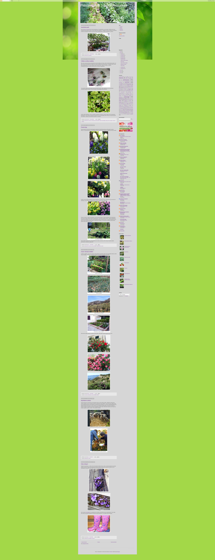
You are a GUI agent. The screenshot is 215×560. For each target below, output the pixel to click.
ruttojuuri (130, 105)
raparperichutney (126, 102)
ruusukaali (130, 106)
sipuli (123, 109)
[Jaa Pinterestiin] (100, 54)
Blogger (118, 551)
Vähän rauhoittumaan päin (123, 206)
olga (127, 94)
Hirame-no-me (122, 153)
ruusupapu (120, 107)
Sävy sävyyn (84, 464)
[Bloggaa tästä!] (96, 54)
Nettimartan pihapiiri (123, 139)
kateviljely (121, 84)
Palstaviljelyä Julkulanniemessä (103, 5)
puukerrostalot (121, 101)
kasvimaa (89, 120)
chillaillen (121, 187)
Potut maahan (122, 164)
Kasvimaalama (126, 262)
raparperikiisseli (122, 103)
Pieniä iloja (84, 127)
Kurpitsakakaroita (127, 273)
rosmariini (120, 105)
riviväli (128, 104)
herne (130, 77)
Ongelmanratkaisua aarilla (124, 216)
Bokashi (121, 174)
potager (120, 100)
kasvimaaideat (121, 83)
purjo (130, 100)
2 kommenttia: (92, 393)
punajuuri (111, 120)
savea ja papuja (122, 163)
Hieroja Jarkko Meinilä (123, 205)
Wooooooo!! (122, 180)
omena (131, 94)
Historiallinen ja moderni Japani (124, 154)
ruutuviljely (124, 107)
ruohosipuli (125, 105)
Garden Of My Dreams (123, 173)
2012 (121, 72)
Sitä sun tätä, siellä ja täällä (123, 140)
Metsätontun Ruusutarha (124, 146)
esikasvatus (121, 77)
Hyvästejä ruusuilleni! (123, 147)
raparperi (120, 102)
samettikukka (122, 108)
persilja (106, 120)
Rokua (131, 104)
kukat (120, 88)
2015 (121, 52)
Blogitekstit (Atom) (85, 543)
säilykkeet (124, 110)
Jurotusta (125, 268)
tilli (132, 110)
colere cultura (122, 199)
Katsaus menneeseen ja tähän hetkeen (125, 181)
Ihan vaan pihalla (122, 191)
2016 (121, 51)
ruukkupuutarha (121, 106)
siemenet (114, 120)
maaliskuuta (123, 68)
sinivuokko (93, 538)
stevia (121, 110)
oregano (120, 95)
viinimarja (82, 121)
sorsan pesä (131, 109)
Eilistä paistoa (122, 190)
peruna (109, 120)
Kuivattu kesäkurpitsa (127, 235)
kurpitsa (101, 120)
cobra (131, 76)
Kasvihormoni (122, 202)
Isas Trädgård (122, 135)
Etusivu (99, 542)
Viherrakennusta (122, 223)
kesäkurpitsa (93, 120)
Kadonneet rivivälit (127, 257)
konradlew (110, 551)
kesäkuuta (122, 56)
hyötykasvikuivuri (121, 78)
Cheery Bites (122, 230)
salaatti (128, 107)
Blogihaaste (121, 209)
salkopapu (131, 107)
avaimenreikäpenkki (121, 76)
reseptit (127, 103)
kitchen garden (97, 120)
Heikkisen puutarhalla (86, 29)
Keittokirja (121, 229)
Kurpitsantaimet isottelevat (128, 284)
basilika (127, 76)
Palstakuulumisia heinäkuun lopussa (127, 279)
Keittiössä (121, 29)
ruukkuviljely (126, 106)
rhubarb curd (120, 104)
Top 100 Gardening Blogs (123, 220)
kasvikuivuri (120, 82)
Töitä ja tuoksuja (122, 160)
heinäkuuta (122, 55)
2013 (121, 71)
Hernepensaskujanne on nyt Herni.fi (125, 151)
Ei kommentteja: (92, 119)
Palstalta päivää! (122, 208)
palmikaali (130, 95)
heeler (127, 77)
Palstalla (121, 26)
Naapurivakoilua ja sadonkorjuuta (127, 247)
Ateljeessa (121, 30)
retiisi (131, 103)
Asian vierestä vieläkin (87, 251)
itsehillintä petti (85, 27)
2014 (121, 70)
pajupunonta (125, 95)
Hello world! (121, 167)
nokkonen (123, 94)
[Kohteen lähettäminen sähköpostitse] (95, 54)
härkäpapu (130, 78)
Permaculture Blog (123, 219)
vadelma (131, 111)
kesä (124, 84)
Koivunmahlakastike (123, 188)
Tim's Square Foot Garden (124, 176)
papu (126, 97)
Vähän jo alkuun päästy (87, 61)
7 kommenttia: (92, 244)
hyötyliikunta (126, 78)
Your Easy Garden (123, 166)
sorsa (127, 109)
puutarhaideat (125, 101)
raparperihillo (131, 102)
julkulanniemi (86, 55)
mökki (119, 94)
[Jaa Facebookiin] (98, 54)
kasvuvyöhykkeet (131, 83)
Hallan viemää (122, 213)
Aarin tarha (122, 222)
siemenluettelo (130, 108)
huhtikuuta (122, 67)
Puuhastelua (126, 251)
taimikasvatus (129, 110)
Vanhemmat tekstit (113, 542)
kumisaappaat (87, 512)
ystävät (89, 458)
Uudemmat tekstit (84, 542)
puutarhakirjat (130, 101)
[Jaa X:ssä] (97, 54)
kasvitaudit (125, 83)
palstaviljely (89, 55)
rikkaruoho (125, 104)
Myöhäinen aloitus (86, 400)
